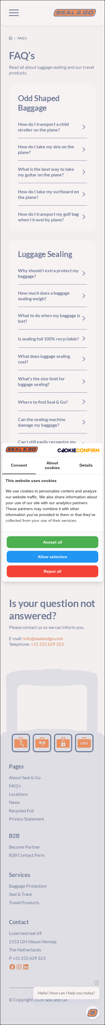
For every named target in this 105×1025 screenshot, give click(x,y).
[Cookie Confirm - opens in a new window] (78, 450)
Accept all (52, 542)
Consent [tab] (19, 465)
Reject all (52, 571)
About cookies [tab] (52, 465)
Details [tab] (86, 465)
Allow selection (52, 556)
